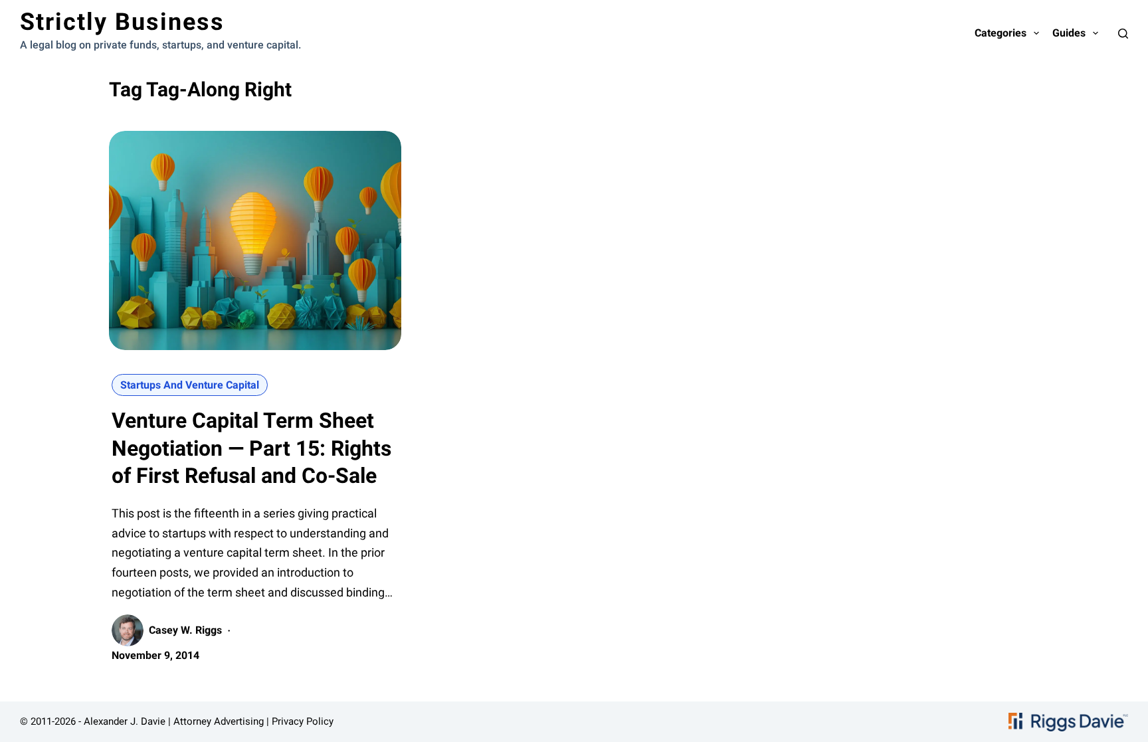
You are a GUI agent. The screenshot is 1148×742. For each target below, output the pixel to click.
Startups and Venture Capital (189, 385)
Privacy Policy (303, 721)
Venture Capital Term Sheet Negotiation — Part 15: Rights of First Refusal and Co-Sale (251, 448)
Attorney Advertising (218, 721)
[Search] (1123, 34)
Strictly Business (122, 22)
